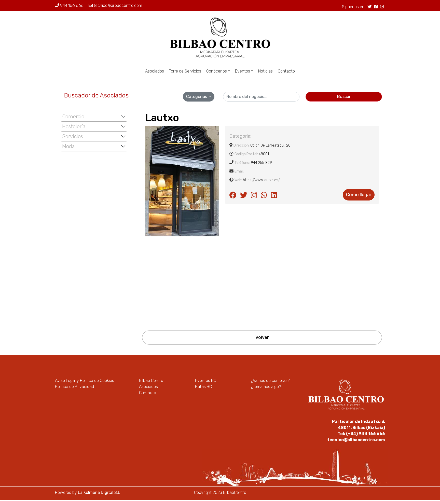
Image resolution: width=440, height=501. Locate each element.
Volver (262, 337)
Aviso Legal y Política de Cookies (84, 380)
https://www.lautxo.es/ (261, 180)
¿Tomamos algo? (266, 386)
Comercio (73, 116)
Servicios (72, 136)
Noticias (265, 71)
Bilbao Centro (151, 380)
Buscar (344, 96)
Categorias (197, 96)
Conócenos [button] (216, 71)
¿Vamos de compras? (270, 380)
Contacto (286, 71)
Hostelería (74, 126)
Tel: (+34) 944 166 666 (361, 433)
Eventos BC (205, 380)
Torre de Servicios (185, 71)
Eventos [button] (242, 71)
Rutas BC (203, 386)
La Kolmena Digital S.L (99, 492)
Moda (68, 146)
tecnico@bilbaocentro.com (117, 5)
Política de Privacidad (74, 386)
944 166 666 (71, 5)
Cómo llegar (358, 194)
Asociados (154, 71)
